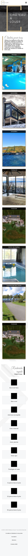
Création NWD (14, 544)
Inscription (14, 536)
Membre (14, 540)
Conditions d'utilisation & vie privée (14, 533)
